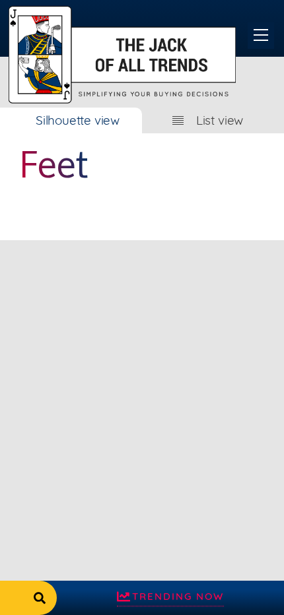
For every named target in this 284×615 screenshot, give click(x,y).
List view (219, 120)
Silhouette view (78, 120)
